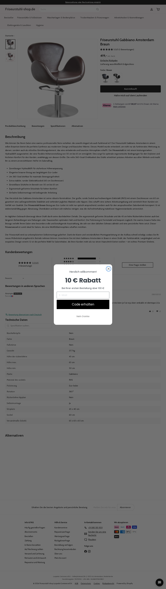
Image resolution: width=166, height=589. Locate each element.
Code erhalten (83, 304)
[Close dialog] (108, 268)
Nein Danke (83, 316)
